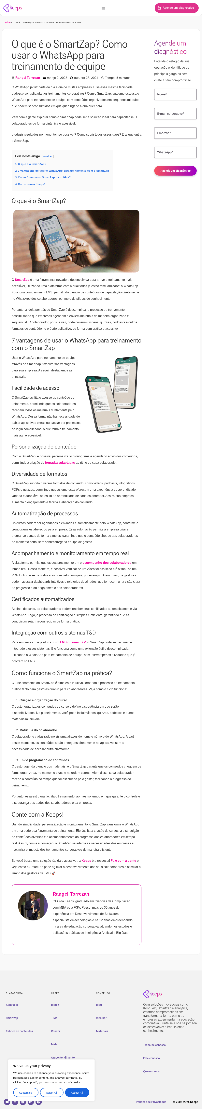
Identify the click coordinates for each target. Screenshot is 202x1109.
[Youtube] (7, 1102)
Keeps (86, 860)
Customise (25, 1092)
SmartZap (22, 279)
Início (7, 22)
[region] (51, 1080)
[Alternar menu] (103, 8)
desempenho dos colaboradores (106, 562)
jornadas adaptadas (60, 462)
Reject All (51, 1092)
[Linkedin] (31, 1102)
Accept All (77, 1092)
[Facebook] (23, 1102)
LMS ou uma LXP (73, 642)
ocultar (47, 156)
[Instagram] (15, 1102)
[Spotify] (39, 1102)
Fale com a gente (123, 860)
